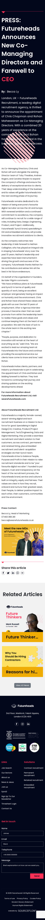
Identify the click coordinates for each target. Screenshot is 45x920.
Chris (31, 168)
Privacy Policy (22, 898)
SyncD (4, 791)
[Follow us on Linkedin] (28, 724)
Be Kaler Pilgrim (9, 280)
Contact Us (7, 808)
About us (6, 777)
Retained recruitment (33, 780)
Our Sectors (7, 772)
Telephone (7, 850)
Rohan (5, 172)
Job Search (7, 768)
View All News (22, 685)
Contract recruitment (33, 768)
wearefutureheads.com (14, 399)
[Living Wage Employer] (11, 748)
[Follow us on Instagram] (22, 724)
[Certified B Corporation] (16, 735)
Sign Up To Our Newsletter (8, 797)
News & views (8, 782)
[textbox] (23, 833)
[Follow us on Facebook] (17, 724)
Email (4, 839)
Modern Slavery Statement (22, 902)
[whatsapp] (18, 573)
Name (4, 828)
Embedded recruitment (29, 786)
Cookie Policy (35, 898)
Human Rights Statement (22, 905)
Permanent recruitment (29, 774)
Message (6, 860)
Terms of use (9, 898)
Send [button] (36, 876)
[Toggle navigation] (41, 4)
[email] (22, 573)
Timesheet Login (9, 804)
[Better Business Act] (33, 735)
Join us (5, 787)
